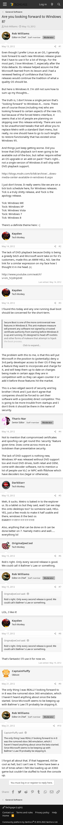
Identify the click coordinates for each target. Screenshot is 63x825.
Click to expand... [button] (31, 345)
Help (54, 812)
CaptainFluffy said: (13, 732)
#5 (60, 495)
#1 (60, 46)
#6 (60, 555)
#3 (60, 303)
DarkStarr (18, 482)
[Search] (58, 4)
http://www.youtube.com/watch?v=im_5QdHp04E (22, 276)
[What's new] (51, 4)
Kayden (17, 233)
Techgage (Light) (14, 807)
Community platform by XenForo (30, 822)
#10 (59, 725)
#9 (60, 683)
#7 (60, 586)
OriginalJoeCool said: (15, 593)
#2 (60, 246)
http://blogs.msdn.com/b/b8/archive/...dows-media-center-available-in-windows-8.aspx (29, 175)
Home (5, 815)
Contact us (8, 812)
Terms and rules (24, 812)
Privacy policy (42, 812)
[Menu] (5, 4)
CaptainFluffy (21, 671)
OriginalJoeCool (22, 543)
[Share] (55, 47)
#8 (60, 633)
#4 (60, 431)
